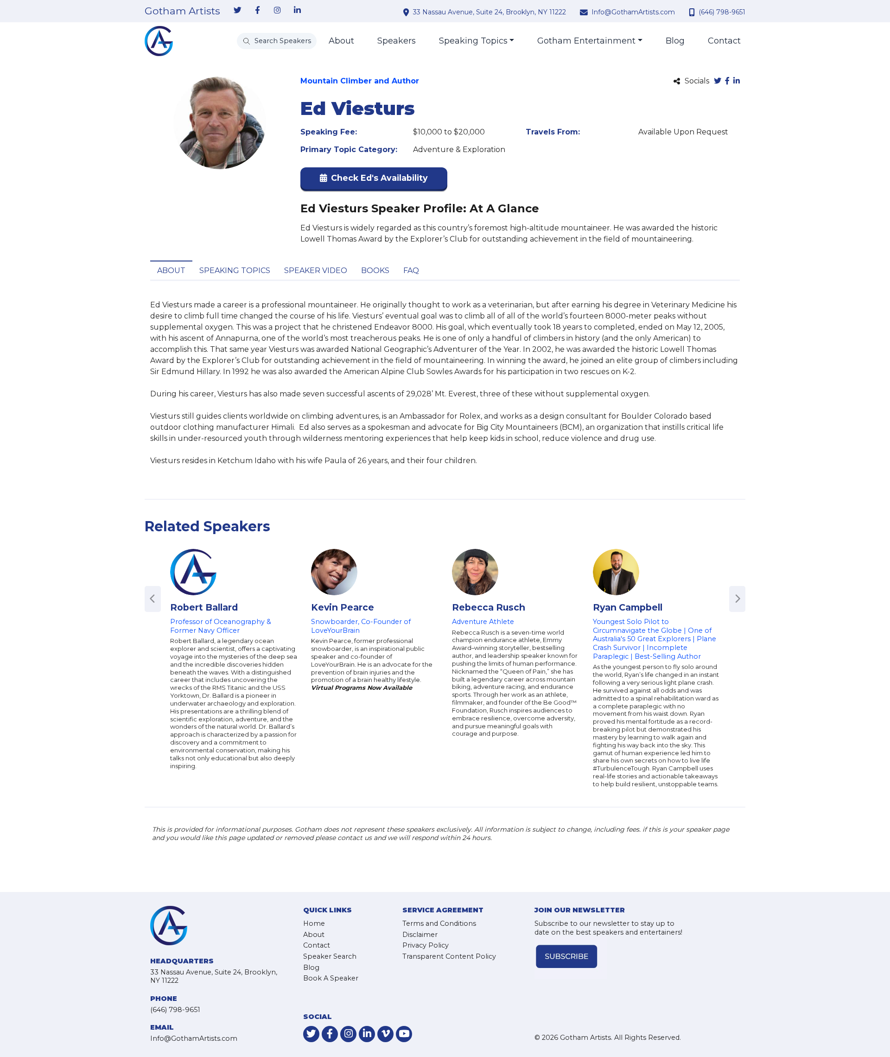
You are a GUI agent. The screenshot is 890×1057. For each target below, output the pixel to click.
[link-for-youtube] (404, 1034)
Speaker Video (315, 270)
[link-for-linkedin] (297, 10)
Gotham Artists (182, 11)
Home (314, 923)
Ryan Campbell (627, 607)
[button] (373, 180)
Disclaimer (420, 934)
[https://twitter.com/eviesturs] (717, 81)
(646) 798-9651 (722, 12)
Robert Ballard (204, 607)
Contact (724, 41)
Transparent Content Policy (449, 956)
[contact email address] (585, 12)
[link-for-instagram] (277, 10)
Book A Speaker (330, 978)
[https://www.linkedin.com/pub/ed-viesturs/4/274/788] (736, 81)
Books (375, 270)
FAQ (411, 270)
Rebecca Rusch (488, 607)
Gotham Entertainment (586, 41)
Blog (675, 41)
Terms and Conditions (439, 923)
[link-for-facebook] (257, 10)
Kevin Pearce (342, 607)
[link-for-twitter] (237, 10)
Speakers (396, 41)
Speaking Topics (473, 41)
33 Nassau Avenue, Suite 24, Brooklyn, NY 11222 (489, 12)
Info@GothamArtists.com (633, 12)
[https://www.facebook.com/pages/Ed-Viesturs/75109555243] (727, 81)
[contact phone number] (693, 12)
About (341, 41)
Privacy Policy (425, 945)
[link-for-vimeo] (385, 1034)
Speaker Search (329, 956)
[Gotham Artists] (159, 41)
